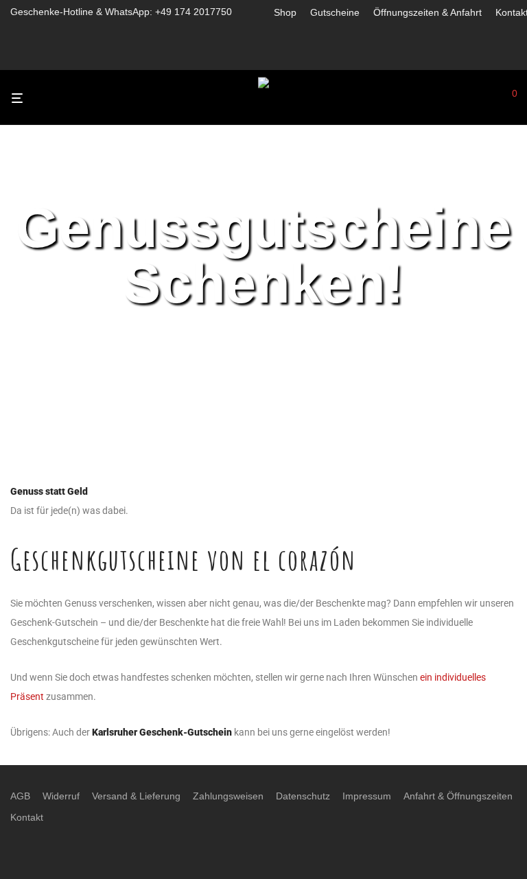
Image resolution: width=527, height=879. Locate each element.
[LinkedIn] (314, 56)
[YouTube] (332, 56)
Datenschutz (303, 795)
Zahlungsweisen (228, 795)
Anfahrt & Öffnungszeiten (458, 795)
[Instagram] (296, 56)
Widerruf (61, 795)
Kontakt (26, 817)
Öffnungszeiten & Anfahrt (427, 12)
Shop (285, 12)
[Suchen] (489, 98)
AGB (20, 795)
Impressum (366, 795)
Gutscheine (335, 12)
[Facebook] (277, 56)
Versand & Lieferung (136, 795)
